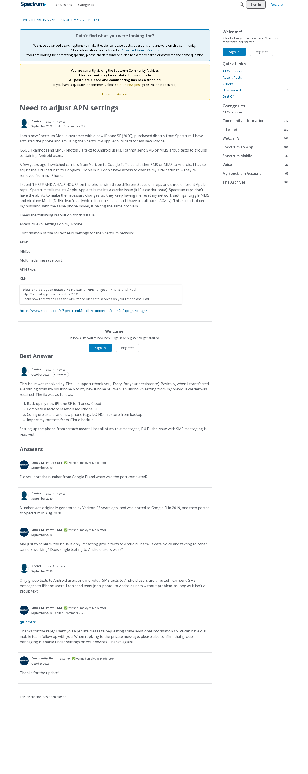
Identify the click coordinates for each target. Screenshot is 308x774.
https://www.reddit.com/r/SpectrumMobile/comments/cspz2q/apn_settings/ (83, 310)
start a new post (129, 85)
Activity (228, 84)
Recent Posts (232, 77)
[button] (24, 123)
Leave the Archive (115, 94)
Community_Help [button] (43, 658)
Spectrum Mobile (255, 155)
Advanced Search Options (140, 50)
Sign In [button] (100, 348)
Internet (255, 129)
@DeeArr (28, 622)
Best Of (228, 96)
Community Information (255, 120)
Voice (255, 164)
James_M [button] (37, 462)
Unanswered (255, 90)
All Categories (233, 71)
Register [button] (127, 348)
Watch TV (255, 138)
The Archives (255, 182)
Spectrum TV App (255, 147)
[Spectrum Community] (33, 4)
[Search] (242, 4)
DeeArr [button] (36, 121)
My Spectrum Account (255, 173)
